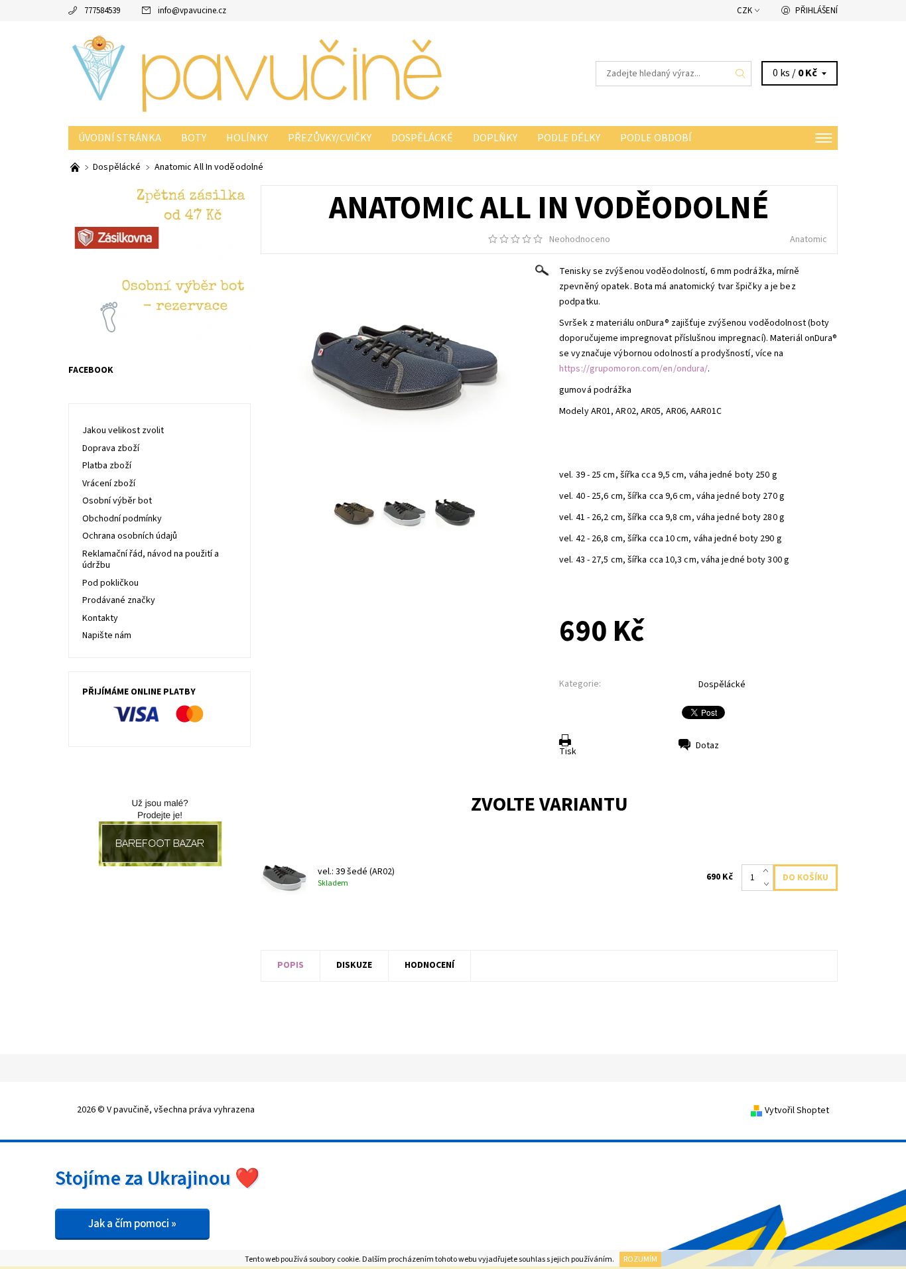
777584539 (102, 11)
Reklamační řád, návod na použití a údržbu (150, 559)
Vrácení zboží (108, 483)
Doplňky (495, 138)
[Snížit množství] (768, 884)
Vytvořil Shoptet (797, 1110)
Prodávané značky (118, 600)
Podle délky (568, 138)
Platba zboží (106, 465)
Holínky (247, 138)
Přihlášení (816, 11)
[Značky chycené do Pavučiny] (76, 167)
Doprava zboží (110, 448)
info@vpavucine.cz (192, 11)
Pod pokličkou (110, 583)
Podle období (656, 138)
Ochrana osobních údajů (129, 536)
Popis (290, 965)
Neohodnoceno (579, 239)
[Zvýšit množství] (768, 871)
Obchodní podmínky (122, 518)
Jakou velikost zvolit (123, 430)
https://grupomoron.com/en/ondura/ (633, 368)
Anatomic (808, 239)
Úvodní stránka (119, 138)
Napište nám (106, 635)
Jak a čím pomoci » (132, 1224)
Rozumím (640, 1259)
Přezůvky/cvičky (329, 138)
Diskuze (354, 965)
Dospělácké (422, 138)
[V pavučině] (260, 73)
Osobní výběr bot (117, 500)
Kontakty (100, 618)
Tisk (567, 751)
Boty (193, 138)
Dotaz (707, 745)
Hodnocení (429, 965)
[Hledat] (740, 73)
